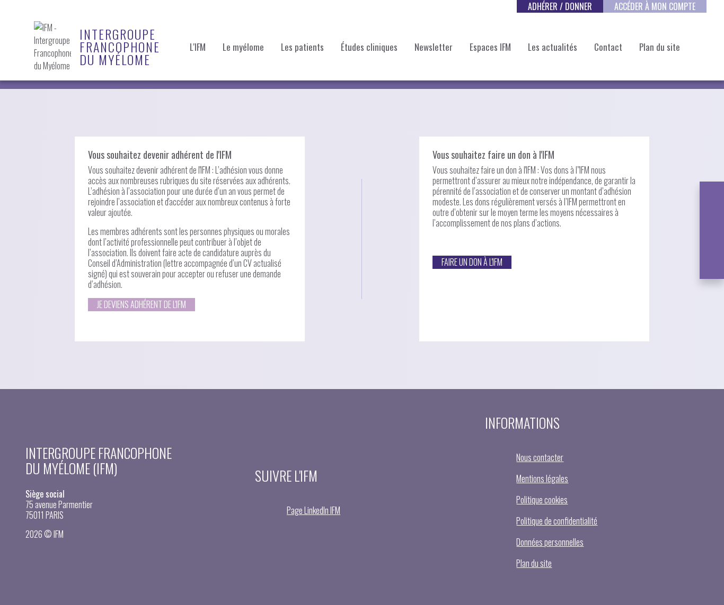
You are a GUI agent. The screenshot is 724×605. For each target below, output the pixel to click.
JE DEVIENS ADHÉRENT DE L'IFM (141, 304)
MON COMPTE (654, 6)
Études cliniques (369, 46)
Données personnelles (550, 542)
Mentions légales (542, 478)
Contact (608, 46)
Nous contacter (539, 457)
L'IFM (198, 46)
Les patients (302, 46)
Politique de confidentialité (556, 520)
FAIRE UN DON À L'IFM (472, 262)
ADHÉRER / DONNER (560, 6)
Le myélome (243, 46)
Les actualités (552, 46)
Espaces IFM (490, 46)
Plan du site (659, 46)
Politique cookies (542, 499)
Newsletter (433, 46)
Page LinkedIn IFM (313, 510)
